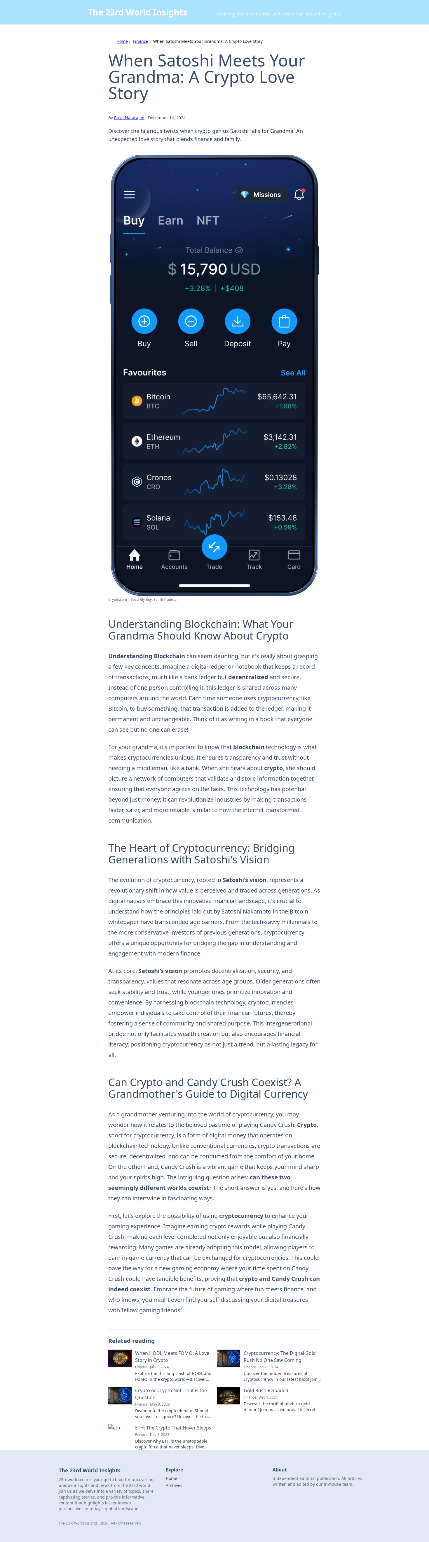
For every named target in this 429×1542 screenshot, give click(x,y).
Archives (174, 1485)
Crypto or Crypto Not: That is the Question (171, 1394)
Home (122, 41)
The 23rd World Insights (137, 12)
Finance (140, 41)
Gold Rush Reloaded (266, 1390)
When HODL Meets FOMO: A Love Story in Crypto (172, 1356)
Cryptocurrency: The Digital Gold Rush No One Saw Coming (280, 1356)
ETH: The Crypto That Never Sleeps (173, 1428)
